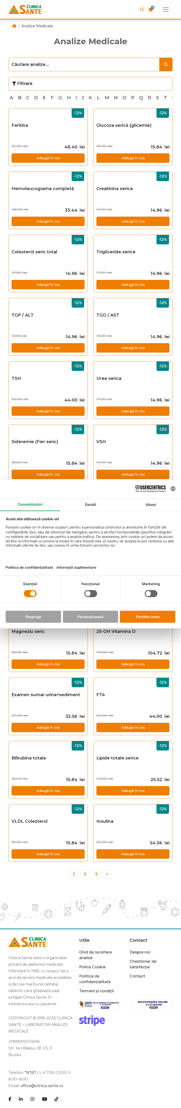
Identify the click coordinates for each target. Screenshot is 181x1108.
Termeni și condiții (96, 991)
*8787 (30, 1072)
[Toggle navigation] (166, 9)
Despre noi (140, 952)
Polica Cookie (92, 967)
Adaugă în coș (48, 158)
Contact (137, 976)
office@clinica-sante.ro (42, 1086)
